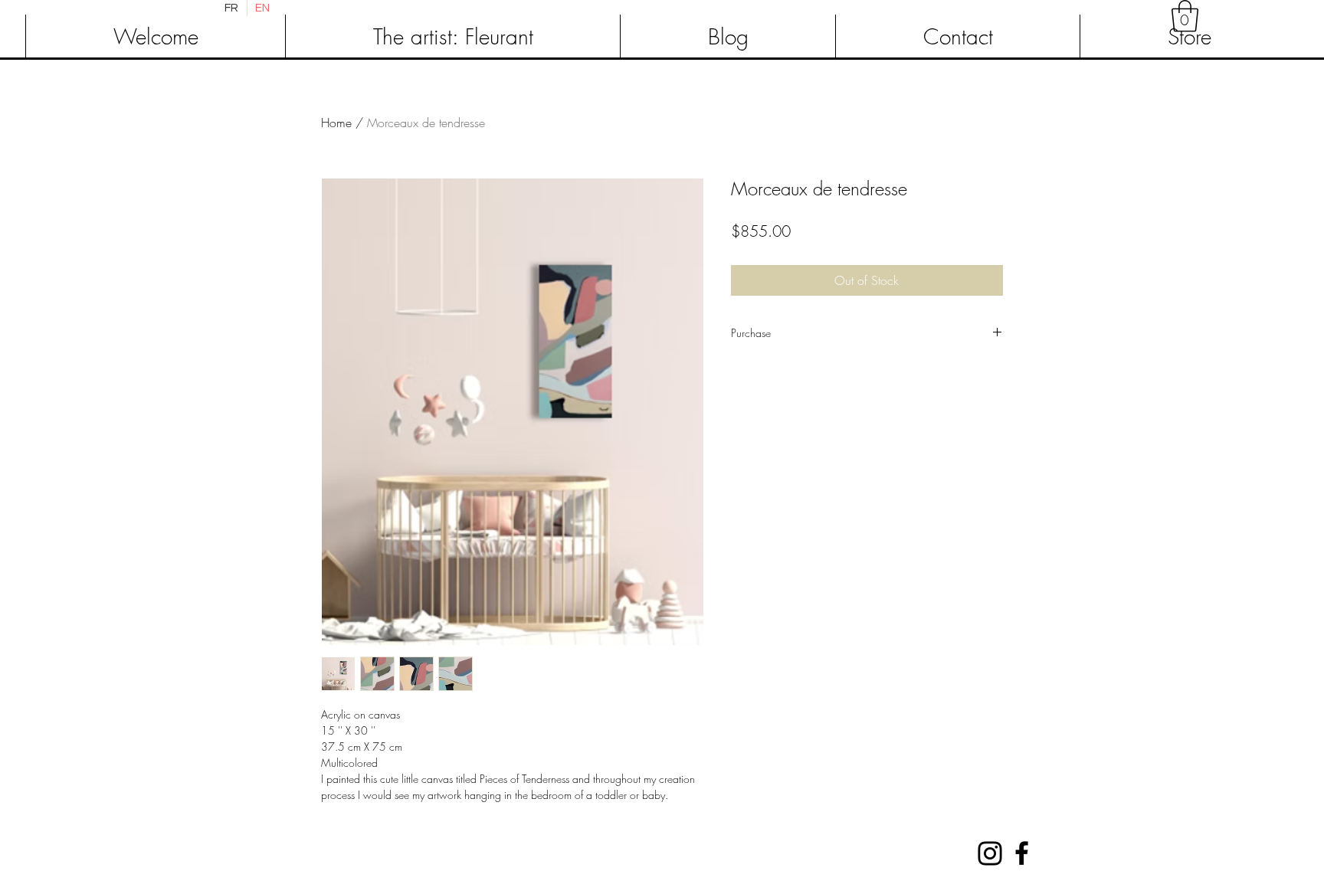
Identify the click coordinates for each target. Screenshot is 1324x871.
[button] (1185, 16)
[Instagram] (990, 853)
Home (336, 122)
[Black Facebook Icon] (1021, 853)
